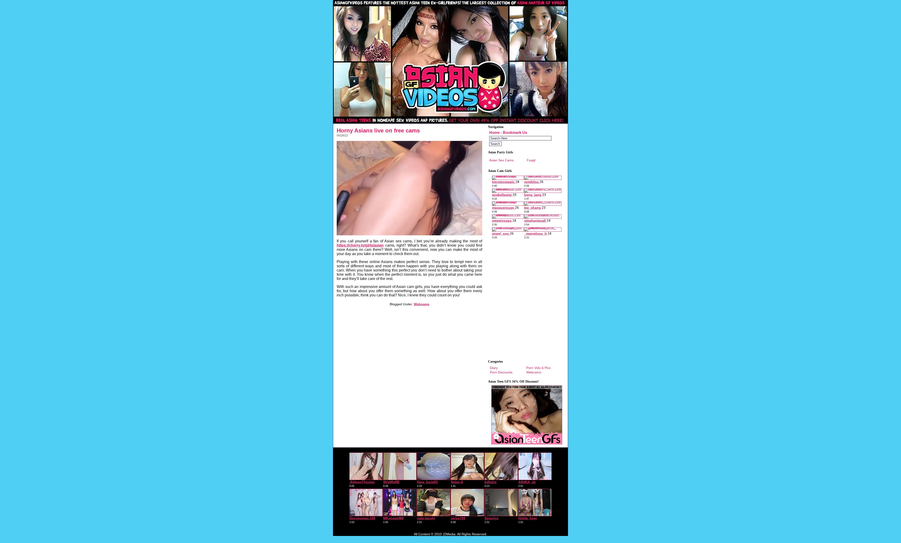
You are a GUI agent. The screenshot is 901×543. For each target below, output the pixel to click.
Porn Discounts (501, 372)
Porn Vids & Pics (538, 368)
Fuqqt (531, 160)
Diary (494, 368)
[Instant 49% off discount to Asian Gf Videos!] (450, 122)
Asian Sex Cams (501, 160)
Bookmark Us (515, 133)
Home (494, 133)
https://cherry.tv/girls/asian (360, 245)
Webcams (421, 304)
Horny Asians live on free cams (378, 130)
